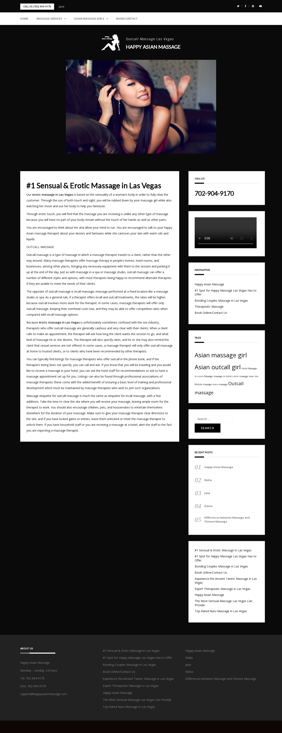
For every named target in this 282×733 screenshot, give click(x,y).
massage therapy (97, 260)
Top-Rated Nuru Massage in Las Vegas (221, 611)
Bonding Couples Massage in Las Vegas (221, 300)
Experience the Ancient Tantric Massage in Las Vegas (138, 679)
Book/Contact (127, 18)
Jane (61, 6)
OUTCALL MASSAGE (40, 247)
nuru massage (220, 384)
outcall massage (138, 272)
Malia (208, 480)
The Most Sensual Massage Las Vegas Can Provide (137, 700)
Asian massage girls (89, 18)
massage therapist (104, 255)
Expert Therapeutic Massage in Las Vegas (222, 589)
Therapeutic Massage (209, 306)
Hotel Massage (249, 368)
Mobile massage (203, 384)
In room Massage (204, 376)
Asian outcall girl (218, 367)
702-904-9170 (214, 193)
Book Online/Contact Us (211, 313)
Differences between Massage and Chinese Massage (227, 519)
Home (24, 18)
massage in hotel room (226, 376)
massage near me (248, 376)
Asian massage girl (221, 355)
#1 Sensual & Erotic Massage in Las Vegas (223, 550)
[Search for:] (213, 418)
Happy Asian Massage (153, 47)
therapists (100, 278)
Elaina (208, 506)
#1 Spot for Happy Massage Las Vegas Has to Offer (137, 658)
